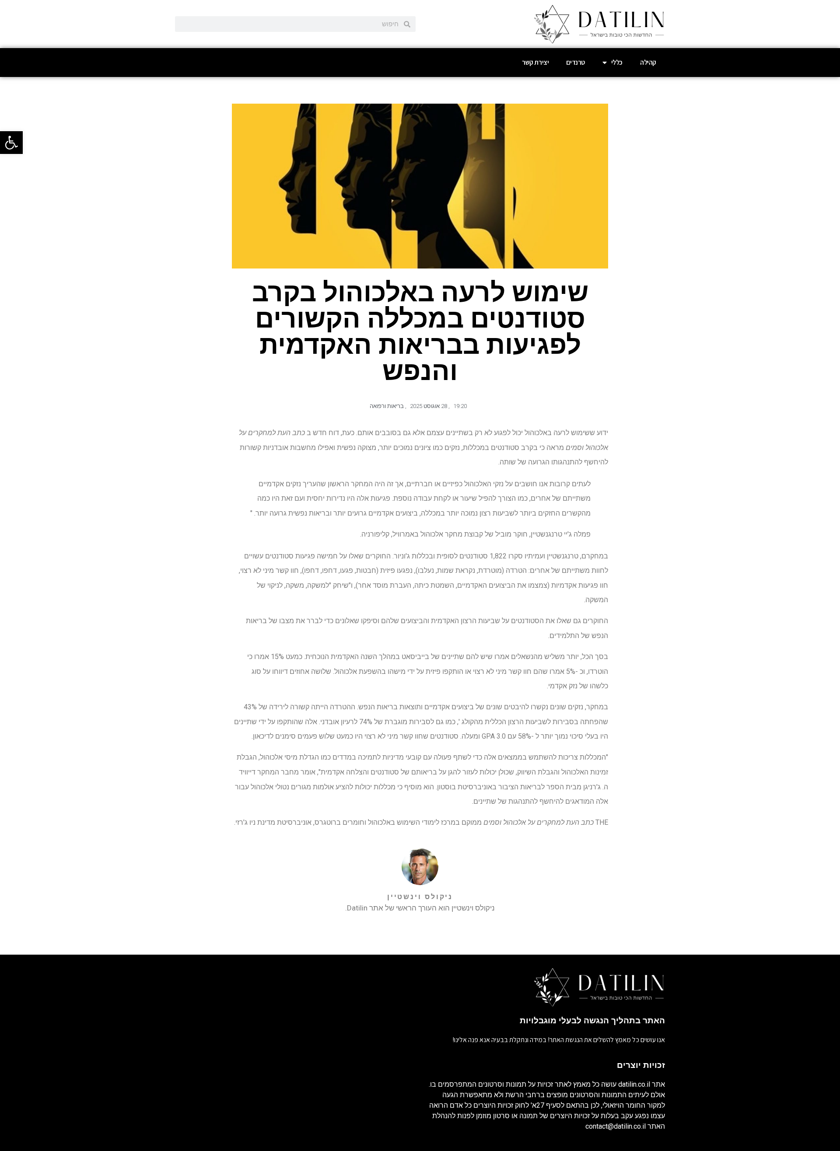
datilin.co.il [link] (634, 1084)
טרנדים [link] (575, 62)
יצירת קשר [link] (535, 62)
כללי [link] (617, 62)
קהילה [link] (648, 62)
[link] (11, 142)
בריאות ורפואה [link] (387, 406)
